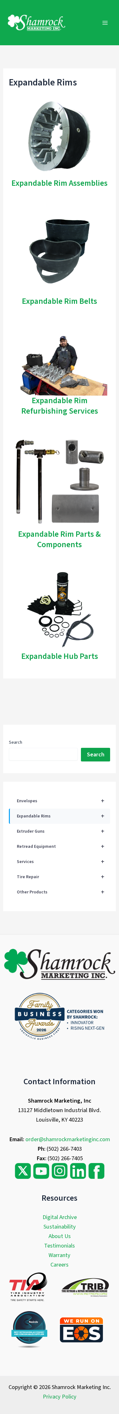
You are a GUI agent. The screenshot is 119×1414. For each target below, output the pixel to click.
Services (60, 861)
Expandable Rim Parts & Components (59, 539)
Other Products (60, 892)
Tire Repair (60, 877)
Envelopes (60, 801)
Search (15, 742)
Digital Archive (60, 1217)
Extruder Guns (60, 831)
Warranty (59, 1255)
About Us (60, 1236)
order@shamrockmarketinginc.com (67, 1139)
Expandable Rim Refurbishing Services (59, 406)
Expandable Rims (60, 816)
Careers (59, 1265)
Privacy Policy (59, 1396)
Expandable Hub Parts (59, 656)
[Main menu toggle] (105, 22)
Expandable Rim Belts (59, 301)
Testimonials (59, 1246)
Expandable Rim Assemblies (59, 183)
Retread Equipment (60, 846)
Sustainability (59, 1227)
